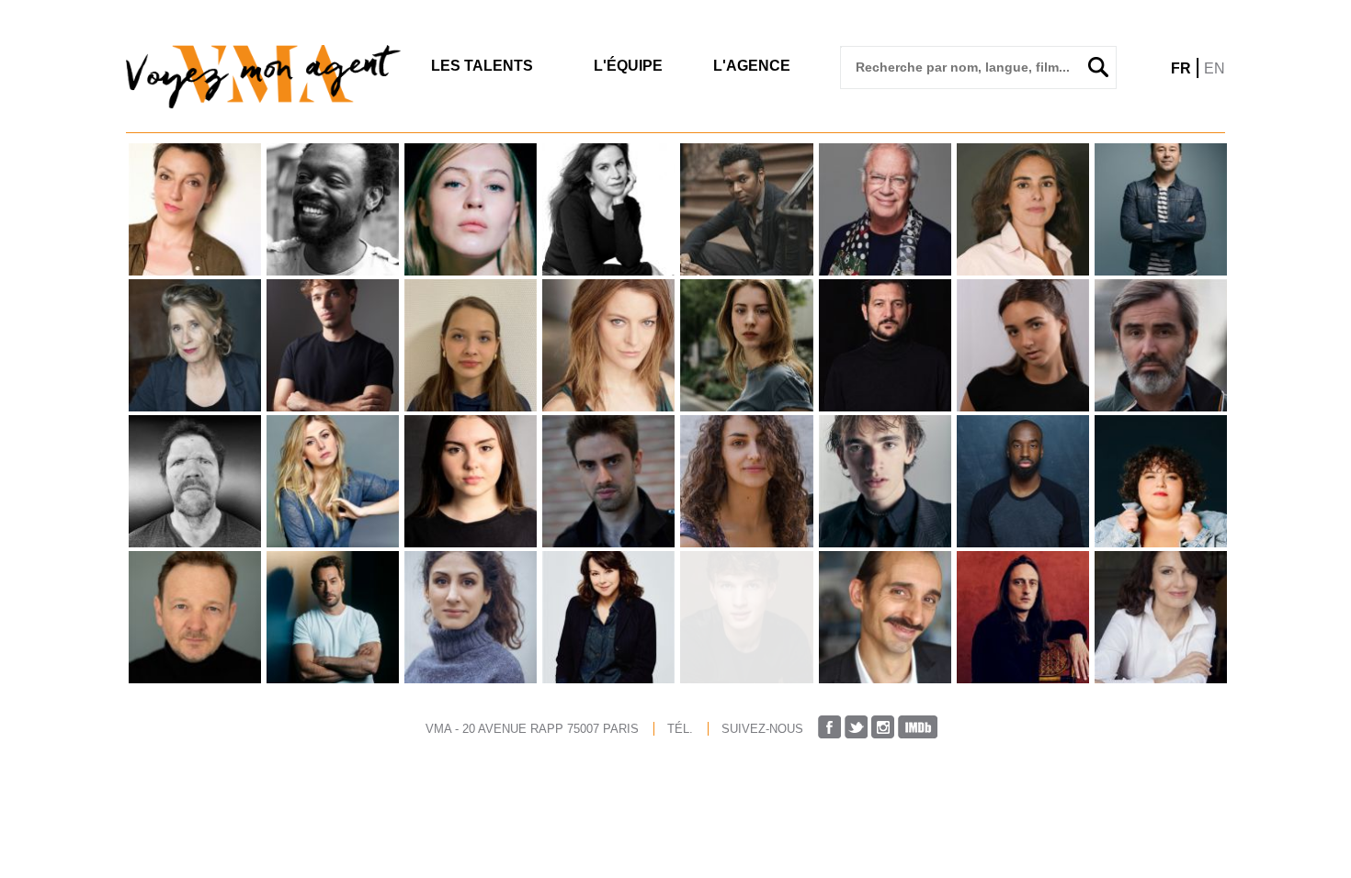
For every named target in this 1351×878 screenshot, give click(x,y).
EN (1214, 68)
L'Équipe (628, 65)
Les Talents (482, 65)
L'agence (751, 65)
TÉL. (680, 729)
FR (1181, 68)
